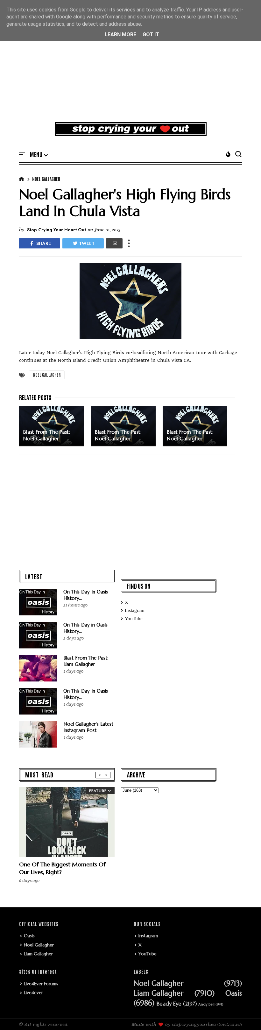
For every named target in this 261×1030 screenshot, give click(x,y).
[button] (39, 154)
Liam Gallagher (38, 954)
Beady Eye (169, 1004)
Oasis (29, 936)
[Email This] (114, 243)
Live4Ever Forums (41, 983)
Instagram (135, 610)
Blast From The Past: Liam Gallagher (86, 661)
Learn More (120, 34)
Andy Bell (206, 1004)
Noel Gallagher (46, 179)
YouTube (134, 618)
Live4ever (33, 992)
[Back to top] (245, 1014)
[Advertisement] (130, 68)
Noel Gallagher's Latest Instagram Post (88, 727)
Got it (151, 34)
